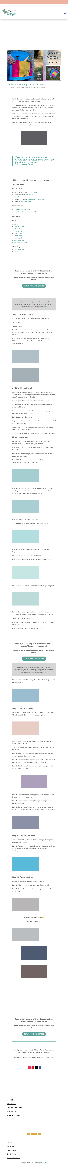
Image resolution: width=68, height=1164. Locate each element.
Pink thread (18, 238)
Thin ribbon (18, 233)
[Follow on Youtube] (9, 1)
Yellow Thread (18, 236)
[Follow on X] (36, 1067)
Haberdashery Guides (14, 1108)
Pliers (15, 254)
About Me (10, 1100)
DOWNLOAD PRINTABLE (34, 286)
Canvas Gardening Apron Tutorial (25, 84)
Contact (9, 1143)
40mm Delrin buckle (25, 201)
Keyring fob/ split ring (22, 210)
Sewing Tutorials (12, 1111)
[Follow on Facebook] (2, 1)
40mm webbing (19, 240)
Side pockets (18, 229)
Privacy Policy (11, 1150)
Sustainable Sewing (13, 1115)
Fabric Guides (11, 1104)
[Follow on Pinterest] (33, 1067)
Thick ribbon (18, 231)
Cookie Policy (11, 1154)
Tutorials (42, 88)
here (30, 164)
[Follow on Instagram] (6, 1)
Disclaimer (10, 1146)
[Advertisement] (34, 32)
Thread (16, 197)
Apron (16, 224)
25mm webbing (19, 249)
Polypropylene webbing (36, 199)
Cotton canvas (32, 192)
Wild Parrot (44, 1163)
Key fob (16, 252)
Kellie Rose (12, 88)
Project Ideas (35, 88)
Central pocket (19, 226)
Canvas (27, 88)
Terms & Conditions (13, 1158)
